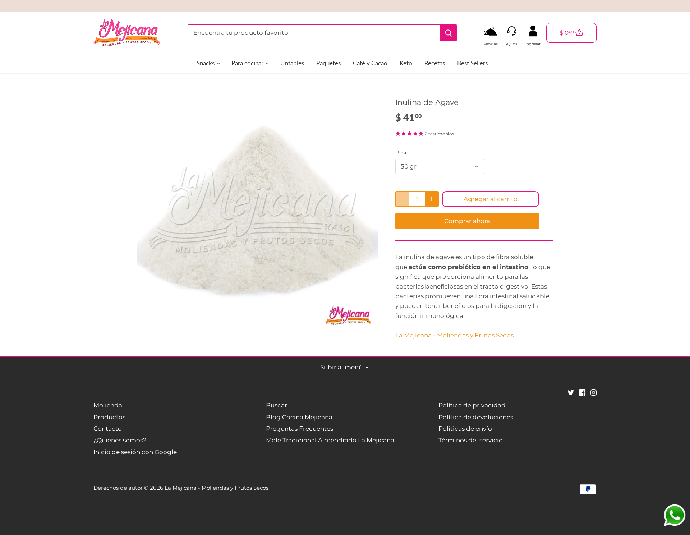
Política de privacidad (472, 405)
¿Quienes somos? (120, 440)
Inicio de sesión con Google (135, 452)
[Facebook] (582, 392)
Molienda (107, 405)
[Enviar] (448, 33)
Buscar (276, 405)
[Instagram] (593, 392)
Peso (401, 152)
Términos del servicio (470, 440)
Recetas (490, 42)
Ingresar (532, 42)
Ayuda (512, 42)
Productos (109, 417)
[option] (257, 209)
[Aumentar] (431, 199)
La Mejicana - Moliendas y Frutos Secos (454, 335)
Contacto (107, 428)
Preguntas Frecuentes (299, 428)
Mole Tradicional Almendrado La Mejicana (330, 440)
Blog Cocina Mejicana (299, 417)
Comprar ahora (467, 221)
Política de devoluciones (475, 417)
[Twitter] (571, 392)
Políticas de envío (465, 428)
